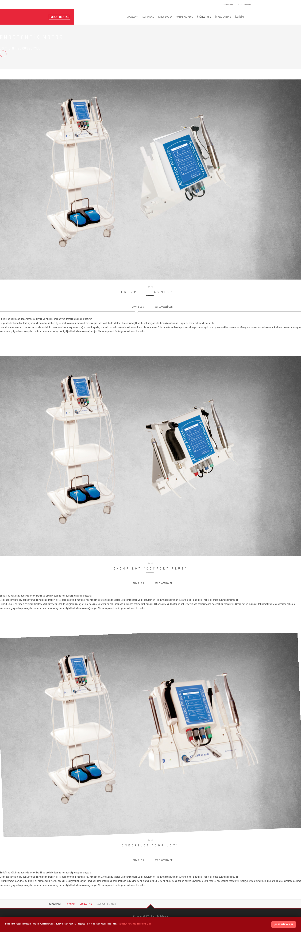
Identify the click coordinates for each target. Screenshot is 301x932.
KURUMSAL (148, 16)
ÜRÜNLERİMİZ (204, 16)
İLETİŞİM (239, 16)
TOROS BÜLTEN (165, 16)
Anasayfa (71, 904)
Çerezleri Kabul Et (283, 924)
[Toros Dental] (59, 11)
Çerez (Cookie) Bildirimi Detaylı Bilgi (134, 923)
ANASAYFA (132, 16)
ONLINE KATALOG (184, 16)
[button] (148, 286)
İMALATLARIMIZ (223, 16)
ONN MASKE (228, 4)
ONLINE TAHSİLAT (244, 4)
